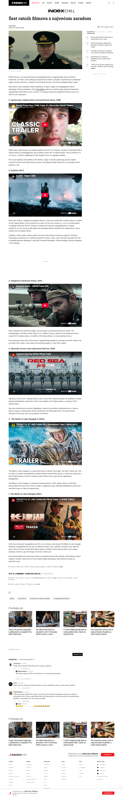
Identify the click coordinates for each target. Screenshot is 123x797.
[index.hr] (19, 3)
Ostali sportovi (30, 782)
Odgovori (64, 776)
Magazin (47, 761)
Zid (43, 3)
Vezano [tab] (109, 32)
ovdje (54, 578)
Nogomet (29, 764)
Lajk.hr (64, 770)
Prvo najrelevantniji (26, 659)
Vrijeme (81, 773)
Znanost (11, 779)
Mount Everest (22, 671)
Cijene (80, 3)
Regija (10, 770)
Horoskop (46, 788)
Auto (45, 779)
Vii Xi (19, 704)
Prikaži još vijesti (100, 74)
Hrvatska (11, 767)
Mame (46, 776)
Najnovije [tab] (91, 32)
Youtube (102, 767)
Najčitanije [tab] (100, 32)
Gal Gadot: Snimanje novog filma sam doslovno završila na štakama (102, 52)
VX (16, 703)
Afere (10, 785)
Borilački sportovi (31, 779)
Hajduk (28, 770)
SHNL (28, 773)
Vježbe (63, 773)
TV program (82, 767)
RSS (80, 776)
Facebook (102, 764)
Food (45, 773)
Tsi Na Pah (16, 663)
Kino (80, 770)
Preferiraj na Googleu (106, 27)
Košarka (28, 776)
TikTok (102, 773)
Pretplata (36, 3)
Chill (45, 785)
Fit (44, 782)
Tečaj (80, 764)
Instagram (103, 770)
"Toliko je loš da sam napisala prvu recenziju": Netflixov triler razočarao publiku (102, 66)
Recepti (64, 767)
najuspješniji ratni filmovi (61, 598)
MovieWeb (40, 89)
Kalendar (11, 782)
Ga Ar (15, 683)
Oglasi (73, 3)
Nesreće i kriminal (14, 776)
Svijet (10, 764)
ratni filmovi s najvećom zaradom (40, 598)
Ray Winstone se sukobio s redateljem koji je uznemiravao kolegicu (101, 58)
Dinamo (28, 767)
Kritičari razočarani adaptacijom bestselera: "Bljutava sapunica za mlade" (101, 45)
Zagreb (11, 773)
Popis (12, 598)
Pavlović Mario (17, 692)
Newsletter (100, 779)
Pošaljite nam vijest (102, 776)
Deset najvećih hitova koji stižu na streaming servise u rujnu (102, 38)
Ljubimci (46, 770)
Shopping (46, 764)
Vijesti (49, 3)
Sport (57, 3)
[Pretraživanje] (112, 3)
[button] (11, 618)
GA (11, 684)
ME (16, 671)
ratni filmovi (22, 598)
